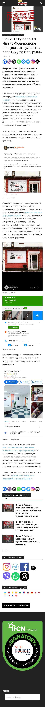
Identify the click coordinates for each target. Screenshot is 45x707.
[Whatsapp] (19, 61)
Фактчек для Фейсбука (17, 35)
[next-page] (7, 550)
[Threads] (37, 61)
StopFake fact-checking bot (16, 605)
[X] (14, 61)
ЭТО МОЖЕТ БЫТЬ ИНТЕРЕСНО (16, 495)
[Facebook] (5, 61)
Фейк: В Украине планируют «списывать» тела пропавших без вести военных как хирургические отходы (29, 510)
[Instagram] (33, 61)
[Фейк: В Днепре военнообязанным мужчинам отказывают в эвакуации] (8, 539)
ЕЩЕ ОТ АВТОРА (10, 499)
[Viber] (9, 61)
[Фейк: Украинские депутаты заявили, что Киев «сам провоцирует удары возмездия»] (8, 525)
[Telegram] (28, 61)
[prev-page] (3, 550)
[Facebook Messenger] (23, 61)
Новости (5, 35)
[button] (4, 3)
